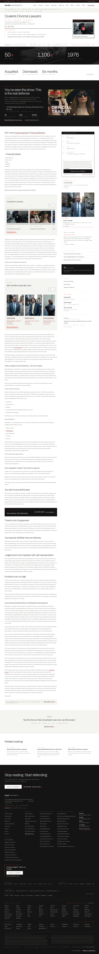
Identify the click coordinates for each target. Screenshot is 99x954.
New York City (8, 924)
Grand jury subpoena (10, 852)
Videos (72, 5)
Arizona (29, 905)
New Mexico (76, 911)
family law (25, 801)
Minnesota (75, 909)
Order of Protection (45, 841)
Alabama (7, 905)
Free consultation (9, 839)
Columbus (64, 926)
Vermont (52, 916)
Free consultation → (50, 512)
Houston (41, 924)
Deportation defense (30, 831)
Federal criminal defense (63, 828)
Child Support (9, 430)
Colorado (64, 905)
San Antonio (76, 924)
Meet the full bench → (12, 327)
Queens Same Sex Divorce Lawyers (17, 749)
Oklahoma (41, 914)
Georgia (18, 907)
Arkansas (41, 905)
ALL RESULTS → (90, 74)
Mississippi (87, 909)
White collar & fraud (29, 816)
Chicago (29, 924)
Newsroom (61, 5)
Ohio (28, 914)
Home (18, 9)
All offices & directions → (85, 828)
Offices (83, 5)
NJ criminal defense (29, 826)
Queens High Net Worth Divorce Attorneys (49, 749)
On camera (7, 826)
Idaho (40, 907)
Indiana (63, 907)
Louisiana (18, 909)
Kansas (86, 907)
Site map (7, 833)
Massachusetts (54, 909)
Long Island (16, 895)
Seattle (17, 928)
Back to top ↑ (90, 893)
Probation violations (62, 843)
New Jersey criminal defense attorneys (66, 816)
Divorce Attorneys (38, 133)
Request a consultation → (89, 950)
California (52, 905)
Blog (67, 5)
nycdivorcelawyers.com (21, 890)
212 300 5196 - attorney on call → (33, 786)
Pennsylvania (65, 914)
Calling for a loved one (10, 842)
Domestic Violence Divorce (46, 838)
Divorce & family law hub (45, 813)
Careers (6, 831)
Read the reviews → (49, 726)
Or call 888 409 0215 (12, 876)
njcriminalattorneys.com (52, 890)
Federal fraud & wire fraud (63, 833)
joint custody (18, 347)
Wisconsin (7, 918)
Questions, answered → (69, 287)
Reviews (7, 828)
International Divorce (45, 843)
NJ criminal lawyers (61, 813)
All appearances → (12, 232)
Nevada (40, 911)
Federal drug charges (62, 831)
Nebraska (29, 911)
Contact (78, 5)
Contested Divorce (44, 816)
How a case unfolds (9, 844)
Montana (18, 911)
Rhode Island (76, 914)
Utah (40, 916)
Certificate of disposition (11, 854)
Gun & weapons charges (63, 836)
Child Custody (43, 823)
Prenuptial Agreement (45, 833)
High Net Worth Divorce (45, 821)
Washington (76, 916)
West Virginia (88, 916)
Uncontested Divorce (45, 818)
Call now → (66, 188)
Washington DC (42, 928)
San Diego (87, 924)
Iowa (74, 907)
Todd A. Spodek (8, 813)
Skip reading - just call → (50, 701)
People (34, 5)
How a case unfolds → (69, 281)
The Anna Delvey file (9, 823)
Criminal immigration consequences (65, 846)
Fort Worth (41, 926)
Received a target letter (10, 849)
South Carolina (88, 914)
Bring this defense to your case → (14, 120)
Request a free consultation (78, 171)
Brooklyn (7, 895)
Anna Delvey (54, 5)
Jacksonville (19, 926)
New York (87, 911)
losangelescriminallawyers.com (37, 890)
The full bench (8, 816)
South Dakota (8, 916)
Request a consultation (13, 786)
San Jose (52, 926)
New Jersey (64, 911)
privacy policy (67, 168)
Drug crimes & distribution (63, 818)
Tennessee (18, 916)
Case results (8, 818)
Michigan (64, 909)
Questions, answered (10, 847)
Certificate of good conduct (11, 857)
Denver (29, 928)
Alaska (17, 905)
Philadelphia (43, 895)
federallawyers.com (9, 890)
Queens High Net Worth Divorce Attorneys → (74, 256)
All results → (67, 310)
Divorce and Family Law (27, 9)
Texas (28, 916)
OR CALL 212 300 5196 (87, 174)
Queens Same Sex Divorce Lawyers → (73, 253)
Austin (29, 926)
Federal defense (29, 813)
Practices (41, 5)
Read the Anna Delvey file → (32, 120)
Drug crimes (28, 818)
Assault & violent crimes (30, 821)
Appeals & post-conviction (63, 841)
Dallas (6, 926)
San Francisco (8, 928)
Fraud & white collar (62, 826)
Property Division (44, 831)
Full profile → (66, 226)
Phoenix (52, 924)
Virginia (63, 916)
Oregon (52, 914)
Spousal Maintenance (45, 828)
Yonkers (22, 895)
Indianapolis (87, 926)
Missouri (7, 911)
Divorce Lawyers (21, 133)
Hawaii (28, 907)
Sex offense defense (62, 838)
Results (47, 5)
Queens (11, 895)
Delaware (87, 905)
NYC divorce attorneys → (69, 244)
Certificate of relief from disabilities (13, 860)
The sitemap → (91, 903)
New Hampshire (54, 911)
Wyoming (18, 918)
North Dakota (19, 914)
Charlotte (75, 926)
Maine (28, 909)
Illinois (51, 907)
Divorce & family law (29, 828)
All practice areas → (30, 833)
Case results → (67, 284)
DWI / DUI (27, 823)
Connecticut (37, 895)
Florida (6, 907)
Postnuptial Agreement (45, 836)
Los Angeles (49, 895)
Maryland (41, 909)
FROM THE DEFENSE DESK (10, 9)
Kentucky (7, 909)
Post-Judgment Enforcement (47, 846)
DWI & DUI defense (61, 821)
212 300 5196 (91, 1)
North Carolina (8, 914)
